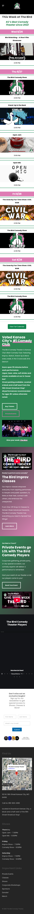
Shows (4, 881)
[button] (3, 6)
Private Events (7, 874)
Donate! (5, 892)
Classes (5, 878)
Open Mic (6, 835)
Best (14, 22)
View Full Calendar (17, 326)
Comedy (23, 22)
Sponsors (6, 889)
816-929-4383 (14, 803)
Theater (10, 24)
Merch (4, 896)
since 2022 (22, 24)
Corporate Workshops (11, 885)
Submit (17, 730)
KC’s (8, 22)
